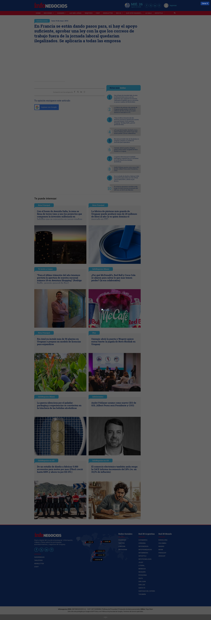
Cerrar (204, 3)
